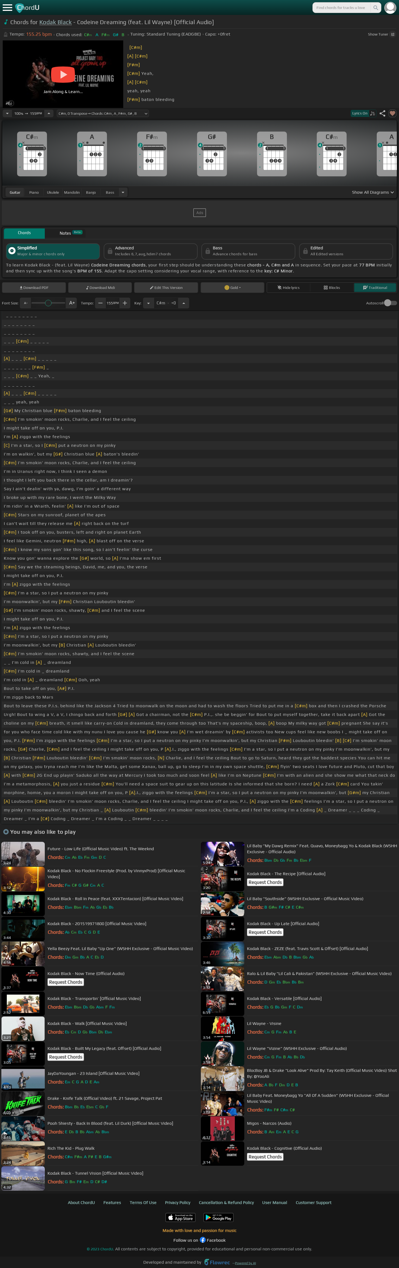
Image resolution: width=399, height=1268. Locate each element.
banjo (91, 192)
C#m (166, 301)
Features (112, 1202)
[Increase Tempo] (48, 113)
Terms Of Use (143, 1202)
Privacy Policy (177, 1202)
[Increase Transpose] (183, 303)
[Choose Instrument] (123, 192)
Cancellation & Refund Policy (226, 1202)
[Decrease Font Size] (25, 303)
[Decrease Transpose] (148, 303)
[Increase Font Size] (71, 303)
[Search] (375, 7)
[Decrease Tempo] (7, 113)
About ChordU (81, 1202)
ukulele (53, 192)
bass (110, 192)
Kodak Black (55, 22)
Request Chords (265, 882)
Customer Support (313, 1202)
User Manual (274, 1202)
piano (34, 192)
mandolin (72, 192)
